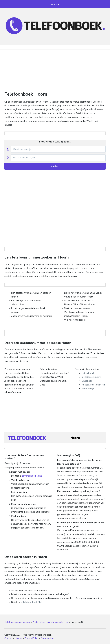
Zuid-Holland (39, 622)
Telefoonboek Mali (32, 602)
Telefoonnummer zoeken (17, 622)
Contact (8, 638)
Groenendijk (88, 388)
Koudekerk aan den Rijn (93, 384)
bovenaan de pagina (32, 475)
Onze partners (48, 638)
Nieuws (18, 638)
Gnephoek (87, 380)
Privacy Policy (31, 638)
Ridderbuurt (88, 373)
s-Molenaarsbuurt (91, 377)
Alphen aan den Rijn (58, 622)
